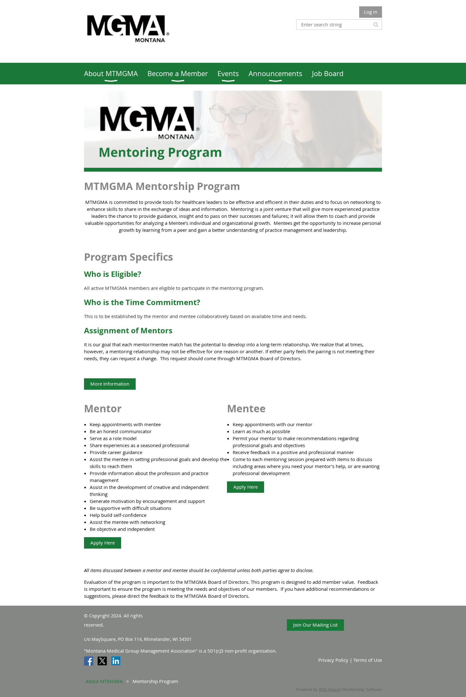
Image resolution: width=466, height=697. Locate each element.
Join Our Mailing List (315, 625)
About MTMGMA (104, 681)
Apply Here (102, 542)
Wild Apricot (330, 689)
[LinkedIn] (115, 661)
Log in (370, 12)
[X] (102, 661)
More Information (109, 384)
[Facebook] (88, 661)
